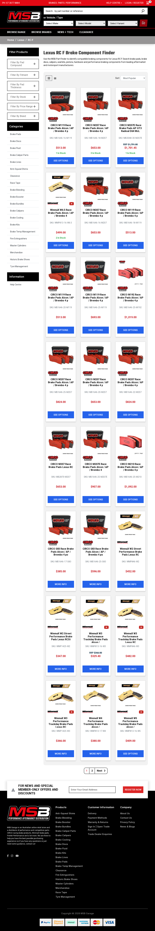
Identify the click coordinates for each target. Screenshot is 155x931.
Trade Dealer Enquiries (100, 834)
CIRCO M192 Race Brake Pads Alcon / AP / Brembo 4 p (130, 297)
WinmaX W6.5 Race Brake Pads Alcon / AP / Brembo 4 (61, 212)
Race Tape (15, 183)
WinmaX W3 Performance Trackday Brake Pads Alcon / (95, 638)
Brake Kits (15, 224)
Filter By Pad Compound (17, 64)
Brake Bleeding (17, 190)
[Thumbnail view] (49, 78)
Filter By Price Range (21, 106)
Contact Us (126, 817)
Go (143, 23)
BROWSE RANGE (16, 32)
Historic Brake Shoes (20, 259)
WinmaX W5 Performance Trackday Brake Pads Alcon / (130, 722)
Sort (117, 78)
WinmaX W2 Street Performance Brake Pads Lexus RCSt (60, 636)
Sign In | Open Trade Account (99, 828)
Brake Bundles (17, 204)
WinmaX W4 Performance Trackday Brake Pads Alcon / (95, 722)
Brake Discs (15, 141)
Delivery (92, 813)
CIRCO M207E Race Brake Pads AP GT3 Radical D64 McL (130, 128)
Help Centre (15, 284)
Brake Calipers (17, 211)
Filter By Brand (18, 116)
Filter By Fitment (19, 75)
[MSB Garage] (24, 17)
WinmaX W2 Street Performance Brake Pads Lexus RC (130, 551)
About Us (125, 813)
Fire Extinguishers (18, 238)
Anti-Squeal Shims (19, 169)
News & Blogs (127, 826)
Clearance (86, 32)
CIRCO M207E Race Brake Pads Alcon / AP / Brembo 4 (96, 467)
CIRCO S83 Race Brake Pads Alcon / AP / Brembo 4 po (61, 551)
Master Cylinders (18, 245)
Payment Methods (97, 817)
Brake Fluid (15, 148)
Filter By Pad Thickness (17, 86)
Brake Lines (15, 162)
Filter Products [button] (18, 52)
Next (100, 770)
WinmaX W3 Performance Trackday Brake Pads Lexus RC (130, 638)
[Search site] (144, 11)
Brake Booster (17, 197)
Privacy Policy (127, 822)
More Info (61, 584)
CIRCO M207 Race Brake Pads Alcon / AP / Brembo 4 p (96, 128)
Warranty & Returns (98, 822)
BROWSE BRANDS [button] (41, 32)
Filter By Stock (18, 96)
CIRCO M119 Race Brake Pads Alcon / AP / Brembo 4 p (61, 128)
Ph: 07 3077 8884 (11, 3)
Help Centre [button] (113, 3)
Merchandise (16, 252)
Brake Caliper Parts (19, 155)
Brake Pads (15, 134)
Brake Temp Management (22, 231)
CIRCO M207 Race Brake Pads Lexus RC (61, 465)
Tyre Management (19, 266)
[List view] (55, 78)
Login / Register (134, 3)
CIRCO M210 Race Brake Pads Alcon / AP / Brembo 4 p (130, 467)
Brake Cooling (16, 217)
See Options (61, 160)
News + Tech (65, 32)
